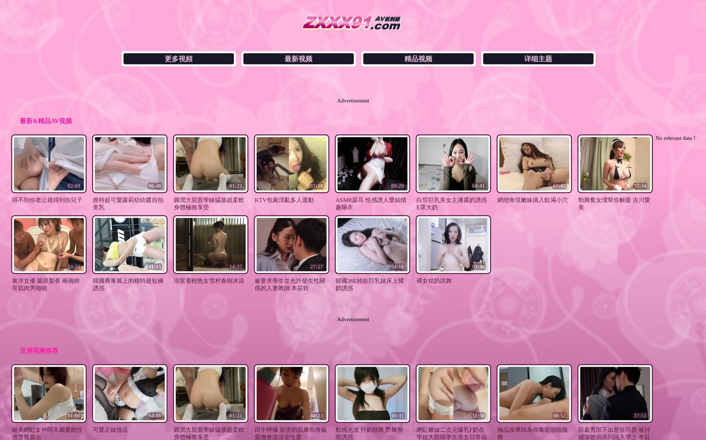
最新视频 (299, 59)
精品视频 (418, 59)
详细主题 (538, 59)
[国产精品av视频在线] (353, 29)
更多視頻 (179, 59)
